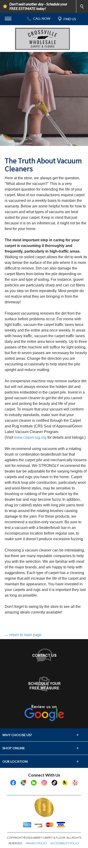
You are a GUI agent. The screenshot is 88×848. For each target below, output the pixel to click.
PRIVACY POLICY (36, 843)
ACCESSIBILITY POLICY (64, 843)
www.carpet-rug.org (30, 437)
